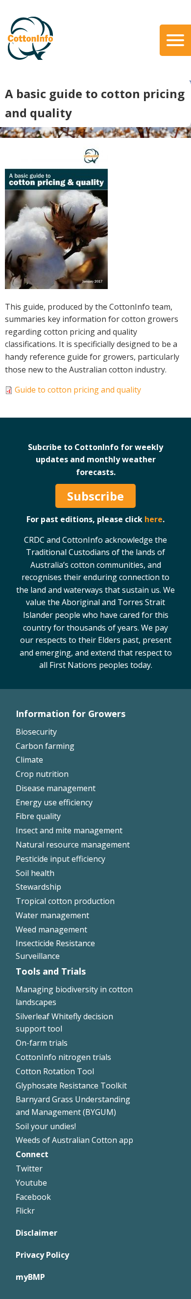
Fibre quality (38, 816)
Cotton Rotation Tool (55, 1071)
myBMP (30, 1277)
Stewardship (38, 886)
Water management (52, 915)
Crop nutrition (42, 774)
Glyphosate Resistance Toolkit (71, 1085)
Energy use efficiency (54, 802)
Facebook (33, 1197)
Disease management (56, 788)
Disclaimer (36, 1232)
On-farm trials (42, 1042)
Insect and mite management (69, 830)
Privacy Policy (42, 1254)
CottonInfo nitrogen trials (63, 1057)
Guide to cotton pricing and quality (78, 389)
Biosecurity (36, 731)
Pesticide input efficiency (60, 858)
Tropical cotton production (65, 901)
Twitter (29, 1168)
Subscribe (95, 496)
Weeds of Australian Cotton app (74, 1140)
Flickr (25, 1210)
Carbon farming (45, 746)
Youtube (31, 1182)
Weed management (51, 929)
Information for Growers (70, 713)
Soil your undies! (46, 1126)
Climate (29, 759)
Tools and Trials (51, 971)
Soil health (35, 873)
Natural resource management (73, 844)
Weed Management (52, 406)
